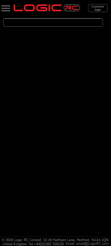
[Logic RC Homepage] (46, 10)
